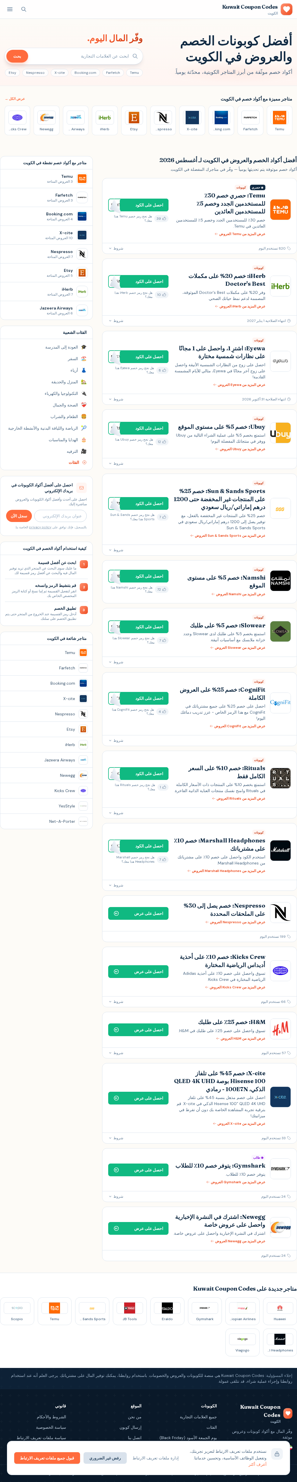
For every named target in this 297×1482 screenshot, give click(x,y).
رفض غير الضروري (105, 1458)
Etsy (12, 72)
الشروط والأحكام (51, 1416)
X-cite (60, 72)
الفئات (212, 1427)
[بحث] (24, 9)
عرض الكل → (15, 98)
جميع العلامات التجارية (198, 1416)
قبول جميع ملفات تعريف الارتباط (47, 1458)
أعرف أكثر (258, 1464)
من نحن (135, 1416)
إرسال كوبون (130, 1427)
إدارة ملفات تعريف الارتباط (156, 1458)
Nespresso (35, 72)
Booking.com (85, 72)
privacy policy (40, 527)
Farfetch (113, 72)
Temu (134, 72)
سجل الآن (19, 516)
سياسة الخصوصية (51, 1427)
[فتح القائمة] (10, 9)
